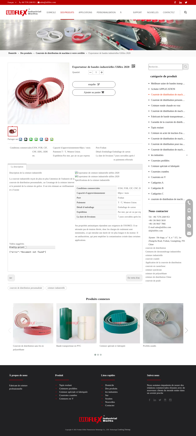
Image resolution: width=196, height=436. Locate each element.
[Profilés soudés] (163, 323)
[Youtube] (165, 399)
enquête (92, 84)
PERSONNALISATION (106, 12)
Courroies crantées (160, 171)
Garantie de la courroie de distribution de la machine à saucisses (169, 122)
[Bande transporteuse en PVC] (76, 323)
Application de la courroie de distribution (163, 262)
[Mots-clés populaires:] (185, 66)
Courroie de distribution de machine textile (169, 138)
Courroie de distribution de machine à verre (169, 149)
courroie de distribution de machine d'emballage (169, 199)
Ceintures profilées (68, 388)
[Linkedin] (180, 2)
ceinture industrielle (56, 288)
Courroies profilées (160, 160)
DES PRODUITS (67, 12)
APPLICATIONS (85, 12)
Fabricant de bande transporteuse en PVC (169, 116)
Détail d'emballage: (104, 152)
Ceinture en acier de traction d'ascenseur (169, 133)
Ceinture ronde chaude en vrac (166, 105)
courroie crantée (152, 259)
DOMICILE (51, 12)
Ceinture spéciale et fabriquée (165, 166)
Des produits (111, 388)
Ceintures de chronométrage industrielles (163, 252)
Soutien (108, 398)
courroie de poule (153, 281)
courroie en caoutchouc (155, 266)
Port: (98, 148)
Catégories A (157, 182)
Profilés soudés (149, 346)
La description (17, 167)
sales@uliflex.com (163, 227)
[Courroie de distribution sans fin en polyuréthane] (33, 323)
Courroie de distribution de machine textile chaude (169, 111)
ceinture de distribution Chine (158, 277)
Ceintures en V (66, 398)
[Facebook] (174, 2)
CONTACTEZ (169, 12)
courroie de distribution (155, 248)
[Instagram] (170, 399)
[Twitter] (185, 2)
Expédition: (58, 156)
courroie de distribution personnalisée (26, 288)
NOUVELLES (152, 12)
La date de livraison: (105, 156)
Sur (106, 395)
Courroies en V (158, 177)
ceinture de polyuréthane (156, 273)
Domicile (109, 385)
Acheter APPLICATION (163, 89)
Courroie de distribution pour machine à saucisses (169, 144)
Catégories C (157, 193)
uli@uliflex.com (156, 231)
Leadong (121, 430)
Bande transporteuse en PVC (68, 346)
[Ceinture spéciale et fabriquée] (120, 323)
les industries (157, 155)
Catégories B (157, 188)
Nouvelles (110, 402)
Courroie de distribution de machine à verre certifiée (169, 94)
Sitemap (127, 430)
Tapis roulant (157, 127)
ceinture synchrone (153, 270)
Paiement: (57, 152)
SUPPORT (137, 12)
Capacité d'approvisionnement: (66, 148)
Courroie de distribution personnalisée (169, 100)
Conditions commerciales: (21, 148)
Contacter (109, 405)
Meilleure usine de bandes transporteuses (169, 83)
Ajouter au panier (92, 92)
